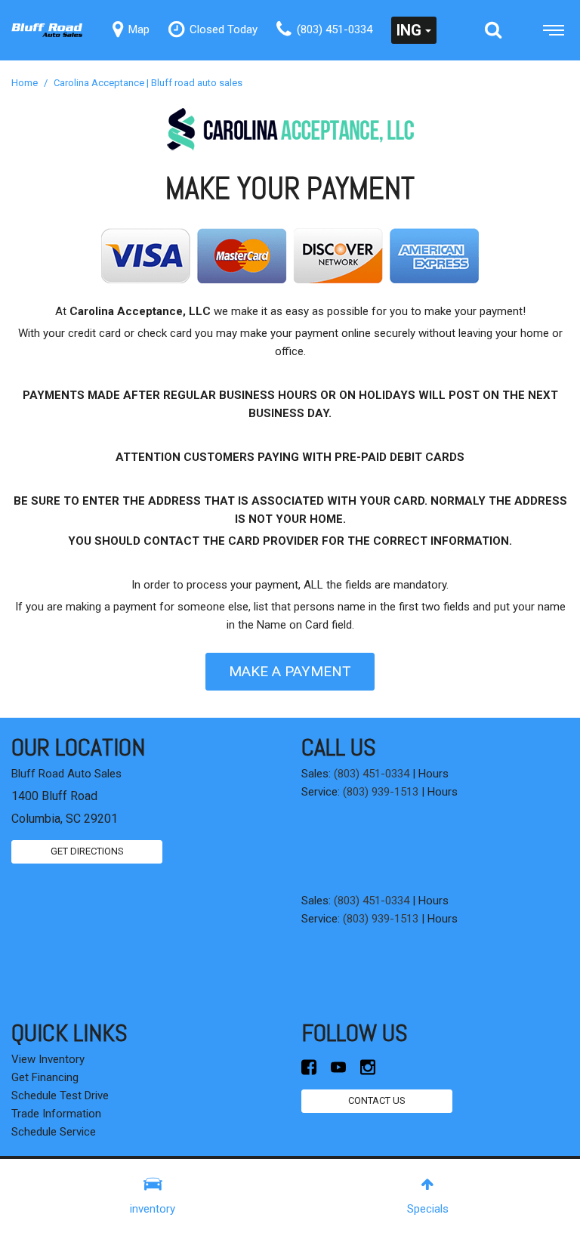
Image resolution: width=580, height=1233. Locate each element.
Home (25, 82)
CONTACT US (377, 1100)
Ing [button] (408, 30)
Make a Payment (290, 671)
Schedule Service (53, 1132)
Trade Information (56, 1113)
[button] (493, 30)
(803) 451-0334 (371, 773)
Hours (433, 773)
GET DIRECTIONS (87, 851)
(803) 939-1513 (380, 792)
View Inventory (48, 1059)
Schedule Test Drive (60, 1095)
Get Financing (45, 1077)
